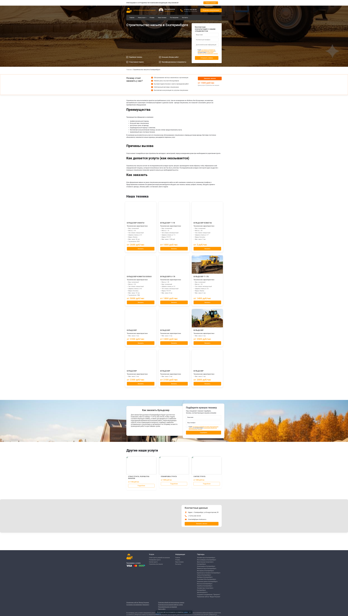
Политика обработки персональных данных (171, 602)
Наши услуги (141, 17)
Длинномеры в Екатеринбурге (206, 566)
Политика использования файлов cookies (170, 604)
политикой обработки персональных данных (208, 53)
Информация (180, 554)
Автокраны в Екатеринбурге (205, 570)
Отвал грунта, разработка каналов (159, 557)
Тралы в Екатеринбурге (204, 575)
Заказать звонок (210, 78)
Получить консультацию (211, 10)
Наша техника (162, 17)
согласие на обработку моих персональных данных (206, 50)
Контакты (185, 17)
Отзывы (152, 17)
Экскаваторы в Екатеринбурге (206, 557)
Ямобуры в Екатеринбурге (205, 577)
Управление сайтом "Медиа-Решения (137, 602)
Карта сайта (161, 609)
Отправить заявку (207, 58)
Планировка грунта (154, 559)
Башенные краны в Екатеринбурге (207, 581)
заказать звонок (169, 11)
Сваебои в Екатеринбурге (204, 586)
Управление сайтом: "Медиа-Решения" (208, 596)
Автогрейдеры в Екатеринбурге (206, 559)
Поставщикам (174, 17)
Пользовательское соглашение (167, 607)
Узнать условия (211, 3)
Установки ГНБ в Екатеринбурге (206, 579)
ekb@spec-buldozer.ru (199, 519)
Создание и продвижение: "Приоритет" (208, 594)
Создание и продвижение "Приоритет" (137, 604)
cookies (186, 612)
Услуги (151, 554)
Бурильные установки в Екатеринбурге (208, 573)
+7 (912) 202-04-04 (190, 10)
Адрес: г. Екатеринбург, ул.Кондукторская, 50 (203, 512)
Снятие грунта (153, 562)
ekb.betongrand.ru (202, 592)
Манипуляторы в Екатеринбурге (206, 568)
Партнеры (201, 554)
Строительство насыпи (156, 564)
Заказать (141, 249)
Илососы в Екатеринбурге (204, 583)
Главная (132, 17)
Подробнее (141, 485)
